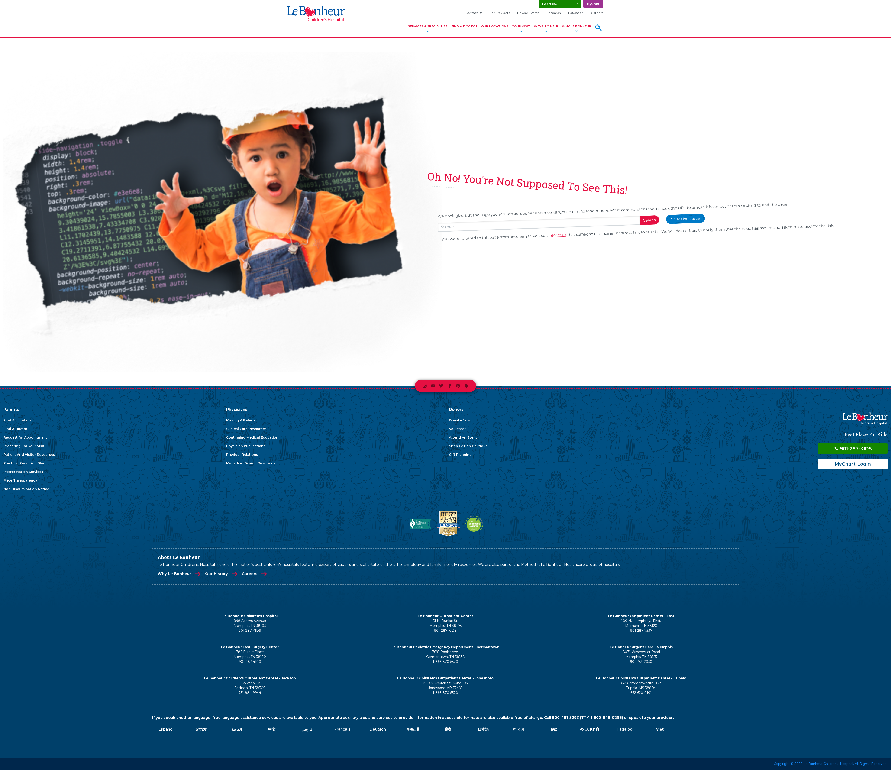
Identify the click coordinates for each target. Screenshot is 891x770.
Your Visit (521, 26)
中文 (272, 729)
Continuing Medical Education (252, 437)
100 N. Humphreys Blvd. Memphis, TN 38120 (641, 623)
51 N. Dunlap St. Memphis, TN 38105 (445, 623)
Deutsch (378, 729)
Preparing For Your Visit (23, 446)
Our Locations (494, 26)
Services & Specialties (428, 26)
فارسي (307, 729)
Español (166, 729)
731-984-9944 (250, 693)
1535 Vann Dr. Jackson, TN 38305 (250, 685)
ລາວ (554, 729)
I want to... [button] (549, 4)
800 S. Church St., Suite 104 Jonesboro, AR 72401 (445, 685)
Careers (597, 13)
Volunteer (457, 429)
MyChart (593, 4)
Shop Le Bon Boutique (468, 446)
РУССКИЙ (589, 729)
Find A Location (17, 420)
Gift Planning (460, 455)
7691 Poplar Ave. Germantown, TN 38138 (445, 654)
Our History (216, 574)
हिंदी (448, 729)
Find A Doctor (464, 26)
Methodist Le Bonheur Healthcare (553, 564)
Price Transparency (20, 480)
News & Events (528, 13)
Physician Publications (245, 446)
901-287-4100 (250, 662)
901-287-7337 (641, 630)
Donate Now (460, 420)
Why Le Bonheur (576, 26)
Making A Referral (241, 420)
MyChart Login (853, 464)
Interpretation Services (23, 472)
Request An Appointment (25, 437)
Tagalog (625, 729)
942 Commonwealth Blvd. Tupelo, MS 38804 (641, 685)
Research (553, 13)
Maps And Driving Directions (250, 463)
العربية (237, 729)
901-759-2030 (641, 662)
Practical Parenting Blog (24, 463)
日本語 (483, 729)
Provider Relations (242, 455)
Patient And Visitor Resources (29, 455)
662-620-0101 (641, 693)
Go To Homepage (685, 218)
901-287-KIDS (855, 448)
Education (576, 13)
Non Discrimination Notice (26, 489)
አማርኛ (201, 729)
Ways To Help (546, 26)
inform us (557, 235)
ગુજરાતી (413, 729)
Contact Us (473, 13)
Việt (660, 729)
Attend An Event (463, 437)
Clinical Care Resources (246, 429)
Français (342, 729)
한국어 (518, 729)
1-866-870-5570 (445, 662)
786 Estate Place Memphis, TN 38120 (250, 654)
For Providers (500, 13)
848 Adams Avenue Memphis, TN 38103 (250, 623)
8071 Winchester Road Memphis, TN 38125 (641, 654)
